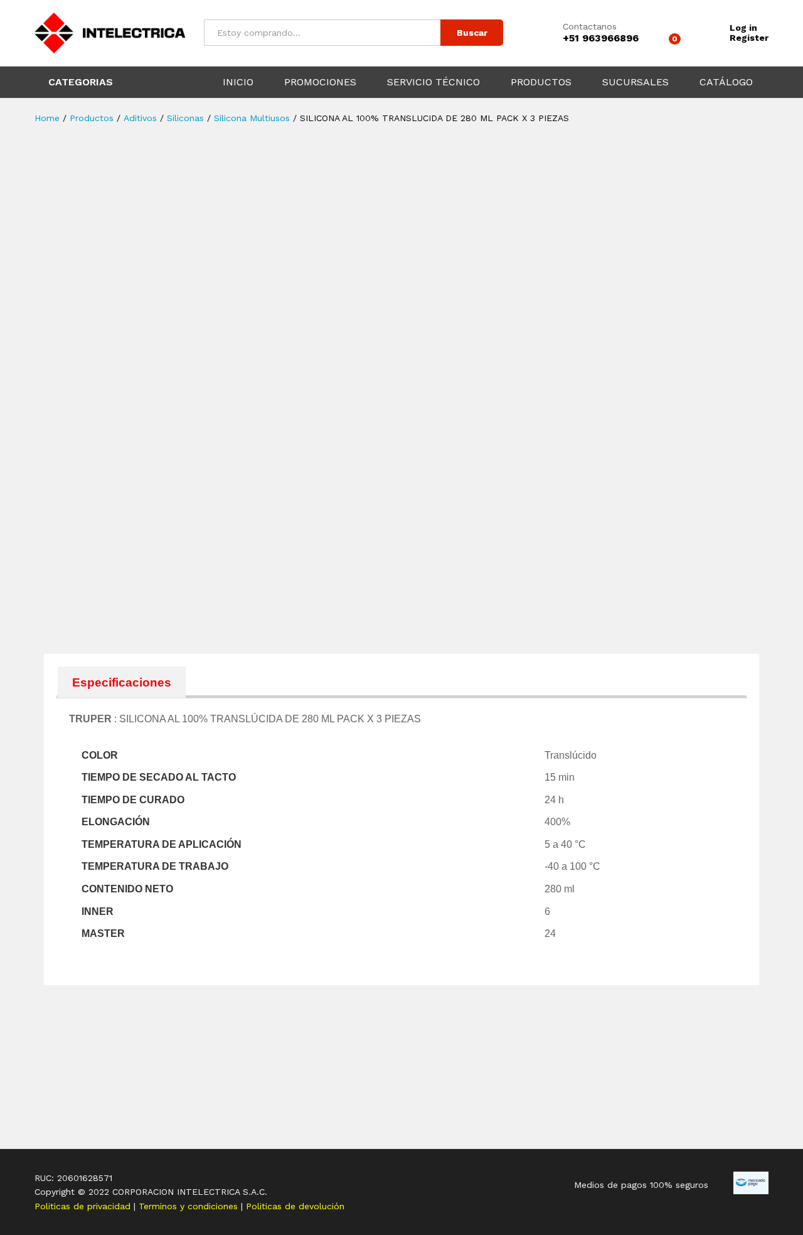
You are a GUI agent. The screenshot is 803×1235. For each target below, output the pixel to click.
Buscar (472, 33)
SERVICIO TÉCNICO (433, 82)
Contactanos (590, 26)
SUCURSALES (635, 82)
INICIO (238, 82)
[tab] (122, 681)
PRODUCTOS (541, 82)
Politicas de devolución (295, 1206)
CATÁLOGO (726, 82)
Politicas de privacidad (84, 1206)
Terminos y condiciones (190, 1206)
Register (749, 38)
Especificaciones (121, 682)
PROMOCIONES (320, 82)
